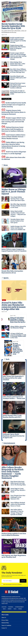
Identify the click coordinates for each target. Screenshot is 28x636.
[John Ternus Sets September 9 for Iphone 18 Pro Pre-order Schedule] (14, 368)
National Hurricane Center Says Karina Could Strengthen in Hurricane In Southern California (18, 85)
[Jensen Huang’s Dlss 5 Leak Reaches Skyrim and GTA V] (14, 407)
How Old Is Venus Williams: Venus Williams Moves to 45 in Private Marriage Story (18, 70)
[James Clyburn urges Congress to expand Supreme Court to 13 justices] (14, 240)
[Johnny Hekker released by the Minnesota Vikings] (5, 328)
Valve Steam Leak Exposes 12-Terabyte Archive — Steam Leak (14, 397)
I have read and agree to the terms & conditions (12, 584)
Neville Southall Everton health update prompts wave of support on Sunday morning (18, 40)
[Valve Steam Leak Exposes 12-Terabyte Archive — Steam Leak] (14, 389)
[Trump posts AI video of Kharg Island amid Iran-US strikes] (5, 93)
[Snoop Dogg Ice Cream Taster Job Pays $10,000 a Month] (5, 490)
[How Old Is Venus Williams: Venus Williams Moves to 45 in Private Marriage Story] (5, 71)
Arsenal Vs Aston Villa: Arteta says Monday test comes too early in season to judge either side (14, 305)
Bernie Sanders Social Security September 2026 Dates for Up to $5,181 (13, 26)
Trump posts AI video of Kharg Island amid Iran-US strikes (18, 92)
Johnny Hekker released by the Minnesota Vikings (18, 327)
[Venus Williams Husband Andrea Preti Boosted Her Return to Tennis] (5, 504)
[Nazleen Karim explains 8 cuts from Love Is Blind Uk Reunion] (14, 524)
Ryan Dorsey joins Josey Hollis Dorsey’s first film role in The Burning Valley (18, 483)
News (4, 21)
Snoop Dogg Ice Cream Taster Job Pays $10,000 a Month (17, 490)
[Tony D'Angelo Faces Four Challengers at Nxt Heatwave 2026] (5, 497)
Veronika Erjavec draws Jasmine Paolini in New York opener (17, 221)
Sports (3, 41)
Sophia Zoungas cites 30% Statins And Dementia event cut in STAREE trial (18, 228)
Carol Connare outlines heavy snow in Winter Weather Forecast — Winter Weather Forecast (13, 136)
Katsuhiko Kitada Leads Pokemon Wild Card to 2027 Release (18, 77)
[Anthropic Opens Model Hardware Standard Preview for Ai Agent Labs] (14, 426)
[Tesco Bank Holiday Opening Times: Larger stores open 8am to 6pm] (5, 199)
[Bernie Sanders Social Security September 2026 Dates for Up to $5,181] (14, 12)
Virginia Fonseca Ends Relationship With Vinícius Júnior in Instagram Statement (18, 48)
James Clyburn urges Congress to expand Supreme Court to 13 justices (14, 250)
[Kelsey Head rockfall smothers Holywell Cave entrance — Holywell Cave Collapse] (5, 213)
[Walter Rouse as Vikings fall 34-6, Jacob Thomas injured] (14, 178)
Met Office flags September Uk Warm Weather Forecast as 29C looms (18, 205)
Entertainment (4, 49)
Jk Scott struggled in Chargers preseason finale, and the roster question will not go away (18, 349)
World (3, 94)
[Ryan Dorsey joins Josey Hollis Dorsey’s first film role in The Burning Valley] (5, 483)
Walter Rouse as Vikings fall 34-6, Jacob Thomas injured (14, 191)
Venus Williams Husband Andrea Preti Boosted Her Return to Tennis (17, 504)
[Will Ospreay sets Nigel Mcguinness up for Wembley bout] (14, 546)
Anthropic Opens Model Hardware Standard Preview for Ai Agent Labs (13, 435)
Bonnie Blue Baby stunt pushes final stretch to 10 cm (12, 272)
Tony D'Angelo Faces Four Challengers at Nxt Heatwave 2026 (17, 497)
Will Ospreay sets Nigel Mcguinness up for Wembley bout (14, 556)
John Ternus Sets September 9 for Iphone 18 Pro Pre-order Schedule (13, 378)
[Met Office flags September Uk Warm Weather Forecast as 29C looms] (5, 206)
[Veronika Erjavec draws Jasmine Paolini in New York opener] (5, 221)
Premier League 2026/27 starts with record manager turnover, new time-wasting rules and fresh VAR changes (18, 56)
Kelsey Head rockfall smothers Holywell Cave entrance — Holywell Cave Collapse (18, 213)
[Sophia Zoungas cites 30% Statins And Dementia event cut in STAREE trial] (5, 228)
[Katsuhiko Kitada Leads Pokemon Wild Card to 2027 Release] (5, 78)
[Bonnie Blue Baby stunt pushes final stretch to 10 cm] (14, 261)
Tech (4, 374)
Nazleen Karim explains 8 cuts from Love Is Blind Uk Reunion (14, 534)
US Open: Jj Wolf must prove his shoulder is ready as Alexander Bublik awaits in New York (18, 335)
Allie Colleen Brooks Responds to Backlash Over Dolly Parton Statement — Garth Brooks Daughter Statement (12, 472)
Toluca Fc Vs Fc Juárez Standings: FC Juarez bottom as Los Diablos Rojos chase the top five (17, 320)
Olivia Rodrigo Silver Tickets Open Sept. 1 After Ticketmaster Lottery (17, 63)
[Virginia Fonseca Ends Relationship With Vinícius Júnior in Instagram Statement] (5, 47)
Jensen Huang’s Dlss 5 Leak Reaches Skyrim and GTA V (12, 416)
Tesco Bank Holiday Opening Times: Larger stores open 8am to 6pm (17, 198)
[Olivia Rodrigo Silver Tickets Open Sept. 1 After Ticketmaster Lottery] (5, 64)
